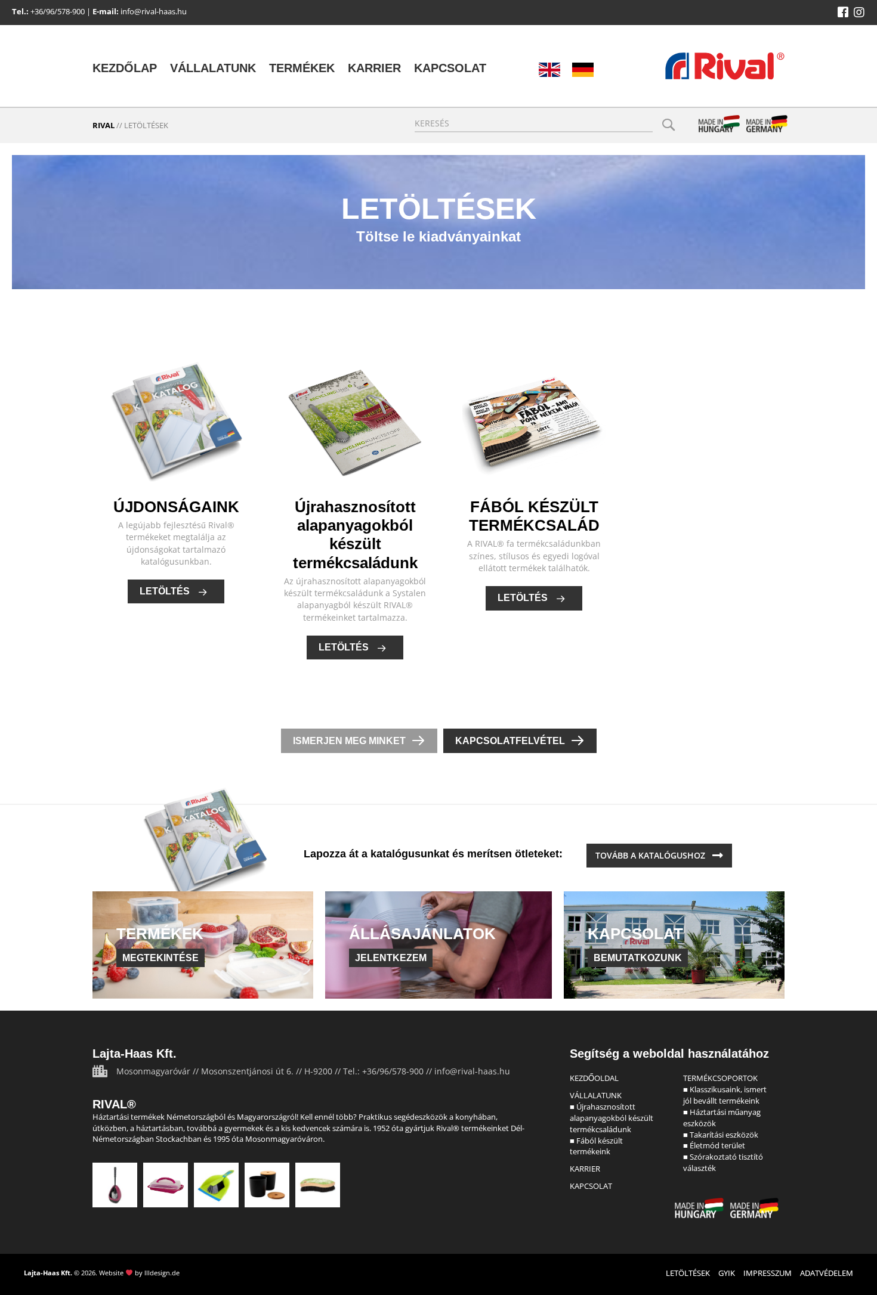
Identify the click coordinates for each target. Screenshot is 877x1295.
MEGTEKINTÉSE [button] (160, 958)
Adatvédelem (826, 1273)
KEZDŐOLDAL (594, 1078)
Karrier (374, 68)
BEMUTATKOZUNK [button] (638, 958)
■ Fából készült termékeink (596, 1146)
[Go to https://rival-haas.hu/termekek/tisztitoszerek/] (216, 1185)
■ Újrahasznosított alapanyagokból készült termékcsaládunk (611, 1118)
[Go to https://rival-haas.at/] (583, 70)
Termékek (302, 68)
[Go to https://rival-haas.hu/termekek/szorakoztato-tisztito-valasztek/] (317, 1185)
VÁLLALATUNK (596, 1095)
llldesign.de (162, 1272)
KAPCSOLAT (591, 1186)
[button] (843, 12)
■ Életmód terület (714, 1145)
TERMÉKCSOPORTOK (720, 1078)
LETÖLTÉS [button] (166, 591)
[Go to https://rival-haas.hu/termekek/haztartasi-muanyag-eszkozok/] (165, 1185)
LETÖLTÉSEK (688, 1273)
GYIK (726, 1273)
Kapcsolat (450, 68)
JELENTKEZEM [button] (391, 958)
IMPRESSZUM (767, 1273)
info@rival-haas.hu (154, 11)
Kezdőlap (124, 68)
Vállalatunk (213, 68)
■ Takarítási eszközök (720, 1134)
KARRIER (585, 1168)
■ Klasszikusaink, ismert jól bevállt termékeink (725, 1095)
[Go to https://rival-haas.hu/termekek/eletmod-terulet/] (267, 1185)
